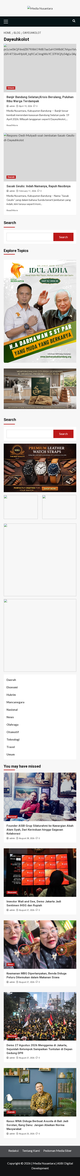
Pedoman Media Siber (57, 1150)
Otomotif (13, 732)
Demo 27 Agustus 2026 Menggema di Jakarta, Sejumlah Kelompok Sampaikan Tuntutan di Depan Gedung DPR (39, 1049)
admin (12, 106)
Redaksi (13, 1150)
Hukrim (11, 694)
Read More (12, 125)
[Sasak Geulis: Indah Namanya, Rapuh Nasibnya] (40, 157)
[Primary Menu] (7, 21)
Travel (11, 747)
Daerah (11, 177)
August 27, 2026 (26, 910)
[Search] (74, 21)
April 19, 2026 (25, 106)
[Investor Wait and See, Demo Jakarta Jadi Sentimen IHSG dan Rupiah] (40, 872)
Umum (11, 88)
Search (10, 223)
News (10, 717)
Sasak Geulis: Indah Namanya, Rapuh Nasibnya (39, 186)
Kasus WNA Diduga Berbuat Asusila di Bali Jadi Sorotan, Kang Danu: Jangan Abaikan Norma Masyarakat (37, 1125)
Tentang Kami (31, 1150)
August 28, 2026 (26, 838)
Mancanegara (15, 702)
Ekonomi (12, 687)
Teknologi (13, 739)
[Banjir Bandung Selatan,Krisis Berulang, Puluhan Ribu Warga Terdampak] (40, 68)
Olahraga (12, 724)
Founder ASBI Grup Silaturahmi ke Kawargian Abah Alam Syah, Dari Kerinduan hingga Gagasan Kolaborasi (40, 829)
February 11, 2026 (27, 191)
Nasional (12, 709)
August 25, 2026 (26, 1134)
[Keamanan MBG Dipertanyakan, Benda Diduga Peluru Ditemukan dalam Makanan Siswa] (40, 944)
